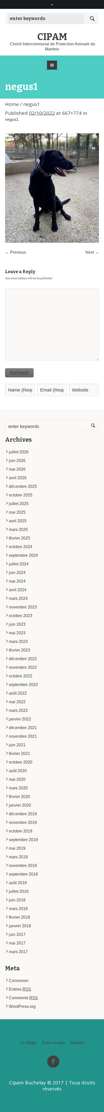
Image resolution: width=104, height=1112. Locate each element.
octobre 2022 (20, 676)
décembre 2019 (23, 814)
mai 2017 (17, 943)
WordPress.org (22, 1006)
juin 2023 (17, 624)
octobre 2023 (20, 616)
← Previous (15, 252)
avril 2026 (18, 478)
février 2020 (19, 796)
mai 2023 (17, 633)
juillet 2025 (19, 504)
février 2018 (19, 917)
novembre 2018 (23, 865)
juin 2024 (17, 572)
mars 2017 (18, 952)
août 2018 (18, 883)
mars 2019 (18, 857)
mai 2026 (17, 469)
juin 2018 (17, 900)
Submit (19, 373)
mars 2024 (18, 598)
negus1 (11, 119)
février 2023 (19, 650)
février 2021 (19, 753)
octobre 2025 (20, 495)
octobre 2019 (20, 831)
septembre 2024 (23, 555)
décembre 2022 (23, 659)
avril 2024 (18, 590)
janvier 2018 (20, 926)
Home (12, 104)
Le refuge (28, 1043)
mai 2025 (17, 512)
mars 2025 (18, 529)
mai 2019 (17, 848)
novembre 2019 (23, 822)
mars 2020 (18, 788)
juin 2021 (17, 745)
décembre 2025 (23, 486)
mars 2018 (18, 908)
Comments (23, 998)
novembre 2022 (23, 667)
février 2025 (19, 538)
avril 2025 (18, 521)
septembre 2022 (23, 684)
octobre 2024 (20, 547)
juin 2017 (17, 934)
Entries (20, 989)
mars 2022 (18, 710)
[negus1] (52, 188)
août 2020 (18, 771)
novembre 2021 (23, 736)
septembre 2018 (23, 874)
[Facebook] (53, 1061)
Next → (92, 252)
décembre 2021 (23, 728)
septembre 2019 (23, 840)
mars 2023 (18, 641)
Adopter (77, 1043)
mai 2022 (17, 702)
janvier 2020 (20, 805)
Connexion (19, 980)
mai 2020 (17, 779)
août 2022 (18, 693)
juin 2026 (17, 460)
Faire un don (53, 1043)
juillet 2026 (19, 452)
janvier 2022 (20, 719)
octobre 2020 (20, 762)
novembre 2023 (23, 607)
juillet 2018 (19, 891)
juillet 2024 (19, 564)
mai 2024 (17, 581)
